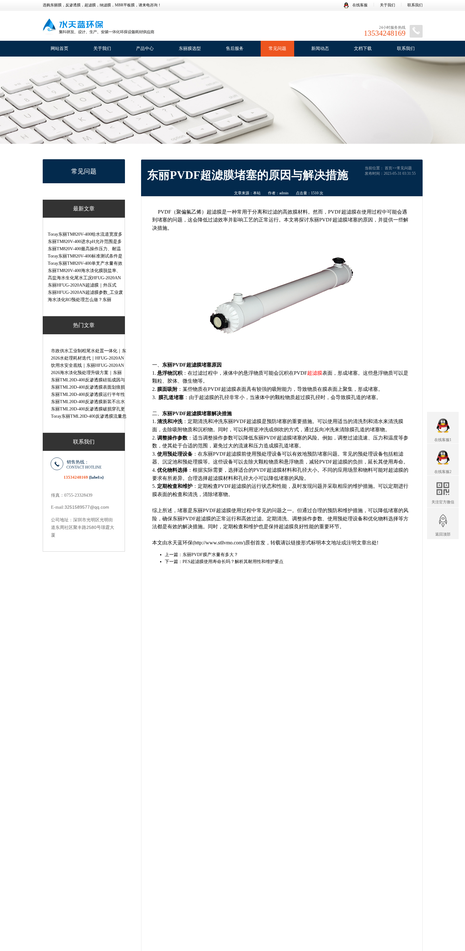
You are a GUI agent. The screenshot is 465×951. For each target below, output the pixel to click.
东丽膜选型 (190, 48)
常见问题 (277, 48)
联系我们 (415, 5)
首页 (388, 168)
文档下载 (363, 48)
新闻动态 (320, 48)
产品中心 (145, 48)
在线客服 (359, 5)
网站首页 (59, 48)
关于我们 (387, 5)
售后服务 (235, 48)
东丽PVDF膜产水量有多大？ (210, 554)
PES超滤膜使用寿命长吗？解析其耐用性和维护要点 (233, 561)
